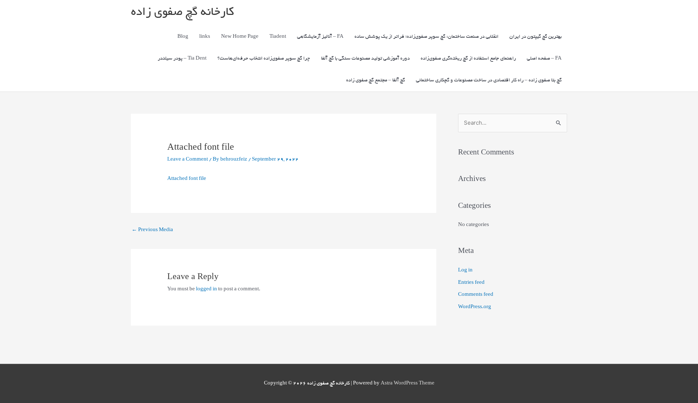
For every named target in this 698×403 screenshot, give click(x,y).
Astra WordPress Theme (407, 383)
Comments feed (475, 295)
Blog (182, 37)
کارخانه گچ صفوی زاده (182, 13)
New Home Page (239, 37)
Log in (465, 270)
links (204, 37)
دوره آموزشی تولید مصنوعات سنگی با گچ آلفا (365, 58)
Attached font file (186, 179)
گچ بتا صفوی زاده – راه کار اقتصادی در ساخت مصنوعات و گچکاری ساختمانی (489, 80)
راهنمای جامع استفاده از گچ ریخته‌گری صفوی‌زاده (468, 58)
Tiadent (277, 37)
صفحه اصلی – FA (544, 58)
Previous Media (152, 230)
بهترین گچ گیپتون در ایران (535, 37)
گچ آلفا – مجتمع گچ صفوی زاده (375, 80)
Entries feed (471, 283)
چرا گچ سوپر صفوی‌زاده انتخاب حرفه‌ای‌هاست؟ (263, 58)
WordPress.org (474, 307)
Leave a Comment (187, 159)
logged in (206, 289)
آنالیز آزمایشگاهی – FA (320, 37)
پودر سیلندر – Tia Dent (182, 58)
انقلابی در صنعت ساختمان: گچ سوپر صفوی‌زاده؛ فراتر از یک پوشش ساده (426, 37)
